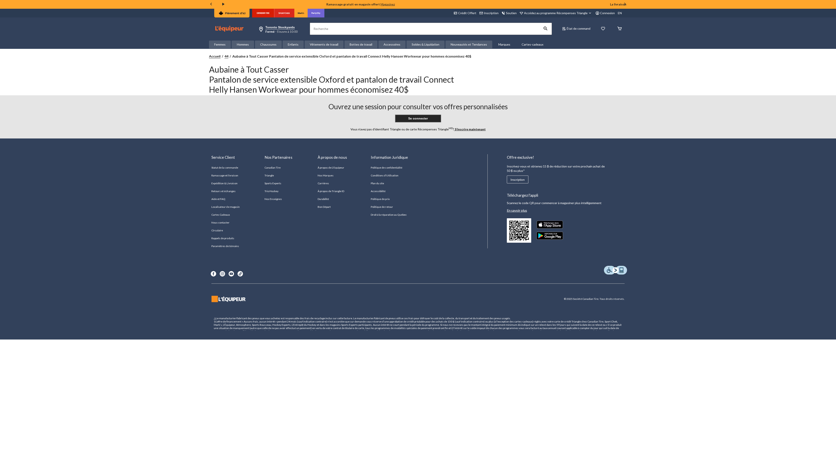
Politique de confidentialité (386, 167)
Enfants (293, 44)
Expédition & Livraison (224, 183)
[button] (545, 28)
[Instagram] (222, 273)
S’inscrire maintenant (470, 129)
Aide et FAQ (218, 199)
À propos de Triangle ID (331, 191)
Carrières (323, 183)
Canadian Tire (273, 167)
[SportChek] (284, 13)
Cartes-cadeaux (532, 44)
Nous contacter (220, 222)
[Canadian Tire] (263, 13)
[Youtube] (231, 273)
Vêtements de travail (324, 44)
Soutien (511, 13)
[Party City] (316, 13)
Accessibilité (378, 191)
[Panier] (619, 28)
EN (620, 13)
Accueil (215, 56)
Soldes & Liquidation (425, 44)
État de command (578, 28)
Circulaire (217, 230)
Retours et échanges (223, 191)
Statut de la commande (224, 167)
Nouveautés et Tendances (469, 44)
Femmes (220, 44)
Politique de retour (382, 206)
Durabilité (323, 199)
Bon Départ (324, 206)
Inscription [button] (491, 13)
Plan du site (377, 183)
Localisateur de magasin (225, 206)
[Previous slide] (211, 4)
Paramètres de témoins (225, 246)
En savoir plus (517, 210)
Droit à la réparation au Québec (389, 214)
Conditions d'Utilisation (384, 175)
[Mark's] (301, 13)
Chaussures (268, 44)
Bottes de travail (361, 44)
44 (226, 56)
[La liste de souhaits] (603, 28)
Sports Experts (273, 183)
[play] (223, 4)
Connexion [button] (607, 13)
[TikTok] (240, 273)
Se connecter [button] (418, 118)
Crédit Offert (467, 13)
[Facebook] (213, 273)
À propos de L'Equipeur (331, 167)
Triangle (269, 175)
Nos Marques (326, 175)
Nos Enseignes (273, 199)
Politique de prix (380, 199)
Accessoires (392, 44)
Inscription (518, 179)
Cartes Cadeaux (220, 214)
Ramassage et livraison (224, 175)
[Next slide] (625, 4)
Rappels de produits (222, 238)
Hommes (243, 44)
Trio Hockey (271, 191)
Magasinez (388, 4)
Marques (504, 44)
